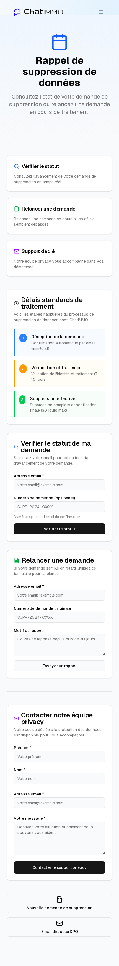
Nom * (19, 769)
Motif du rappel (28, 630)
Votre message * (30, 818)
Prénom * (22, 747)
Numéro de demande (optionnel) (44, 498)
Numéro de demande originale (42, 608)
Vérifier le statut (59, 528)
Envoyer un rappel (59, 665)
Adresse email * (29, 475)
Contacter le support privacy (59, 867)
